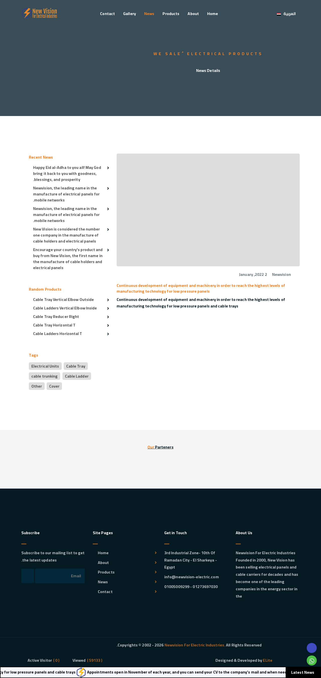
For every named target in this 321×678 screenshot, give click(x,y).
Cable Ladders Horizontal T (57, 333)
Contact (107, 13)
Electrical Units (45, 366)
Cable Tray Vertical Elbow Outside (63, 299)
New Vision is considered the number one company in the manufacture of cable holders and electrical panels (66, 235)
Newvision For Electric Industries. (194, 645)
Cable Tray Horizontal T (54, 325)
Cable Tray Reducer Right (56, 316)
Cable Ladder (77, 376)
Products (171, 13)
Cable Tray (75, 366)
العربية (289, 13)
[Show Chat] (311, 660)
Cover (54, 386)
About (193, 13)
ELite (267, 660)
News (149, 13)
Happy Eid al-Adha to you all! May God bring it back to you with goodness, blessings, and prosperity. (67, 173)
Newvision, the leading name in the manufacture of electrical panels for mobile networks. (66, 194)
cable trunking (44, 376)
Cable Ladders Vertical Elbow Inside (65, 308)
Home (212, 13)
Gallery (129, 13)
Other (36, 386)
